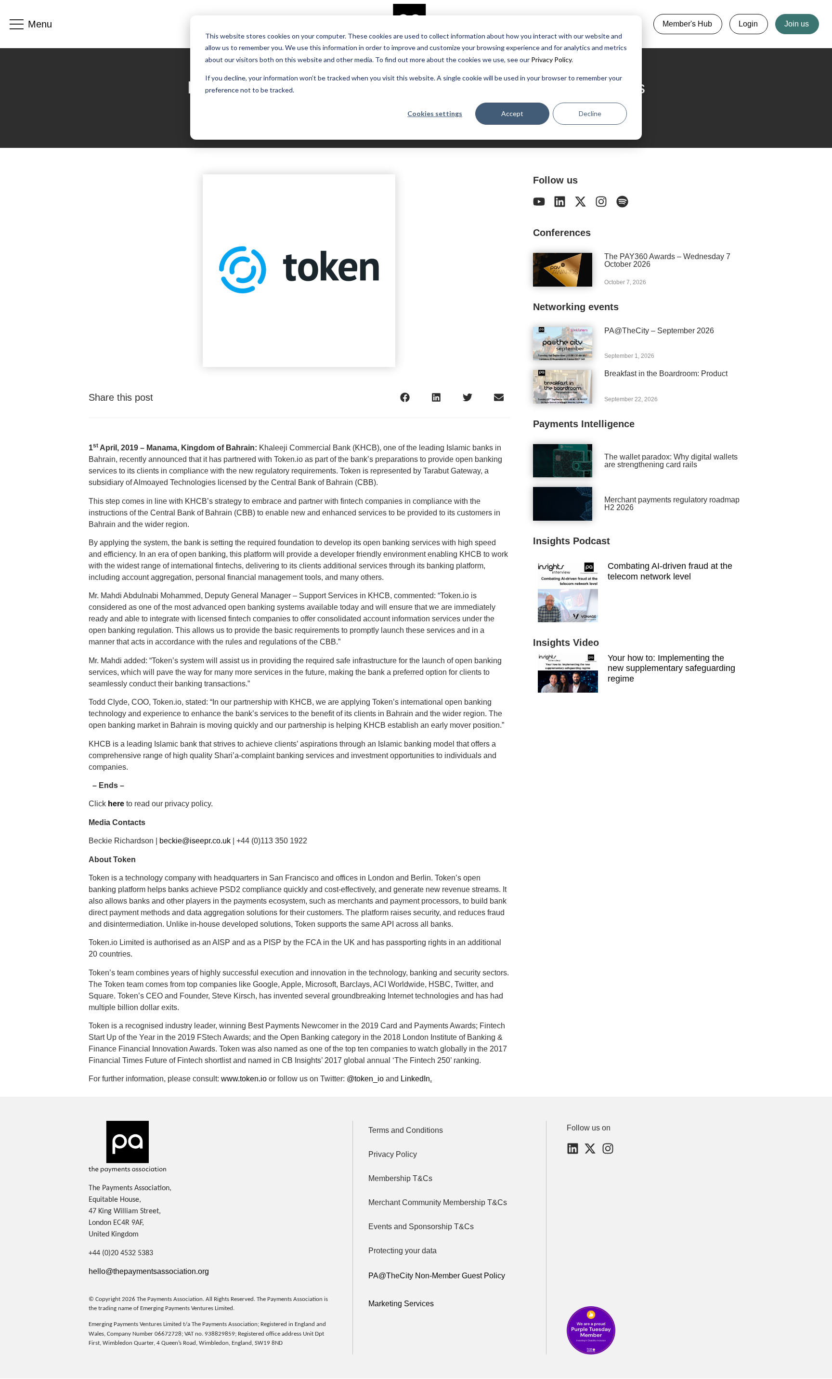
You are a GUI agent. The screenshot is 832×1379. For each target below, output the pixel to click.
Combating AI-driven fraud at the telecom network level (670, 571)
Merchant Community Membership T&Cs (437, 1202)
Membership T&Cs (400, 1178)
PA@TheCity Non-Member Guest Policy (436, 1276)
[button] (405, 397)
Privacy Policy (551, 59)
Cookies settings (434, 113)
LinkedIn (414, 1079)
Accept (512, 113)
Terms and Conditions (405, 1130)
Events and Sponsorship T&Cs (421, 1226)
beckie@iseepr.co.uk (195, 841)
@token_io (364, 1079)
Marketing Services (401, 1304)
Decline (590, 113)
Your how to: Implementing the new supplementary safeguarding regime (671, 668)
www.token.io (243, 1079)
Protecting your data (402, 1251)
